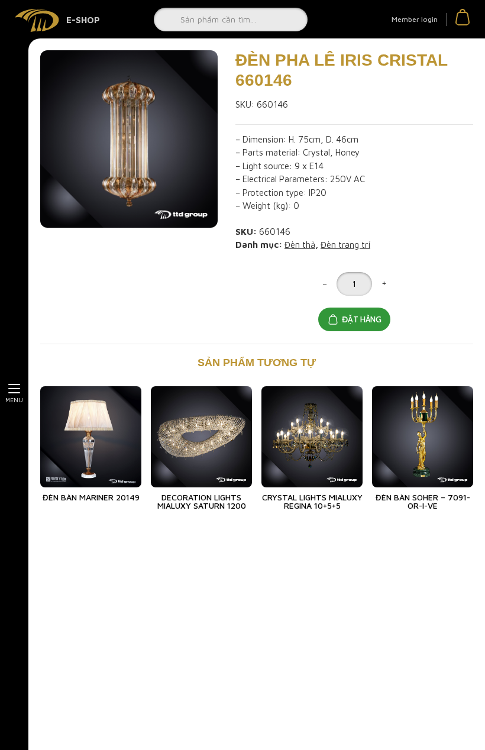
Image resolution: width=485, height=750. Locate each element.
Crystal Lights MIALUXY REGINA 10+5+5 (312, 501)
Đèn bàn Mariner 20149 (91, 497)
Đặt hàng (361, 319)
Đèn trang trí (345, 245)
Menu (14, 399)
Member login (415, 19)
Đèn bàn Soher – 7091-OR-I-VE (423, 501)
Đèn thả (299, 245)
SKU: (244, 104)
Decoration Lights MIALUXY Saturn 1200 (201, 501)
